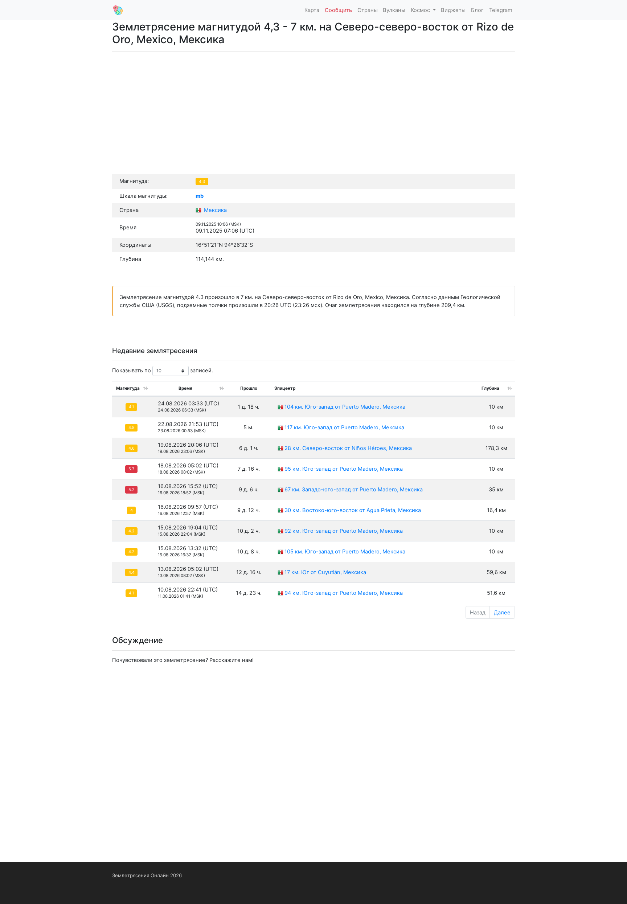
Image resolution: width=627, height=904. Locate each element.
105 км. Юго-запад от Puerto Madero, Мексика (344, 551)
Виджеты (453, 10)
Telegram (500, 10)
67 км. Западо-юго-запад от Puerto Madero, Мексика (353, 489)
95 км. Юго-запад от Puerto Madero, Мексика (343, 469)
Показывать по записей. (162, 370)
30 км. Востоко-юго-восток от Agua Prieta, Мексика (352, 510)
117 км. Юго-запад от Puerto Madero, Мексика (344, 427)
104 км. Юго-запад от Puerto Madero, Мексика (344, 407)
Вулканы (394, 10)
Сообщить (338, 10)
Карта (311, 10)
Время (185, 388)
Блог (477, 10)
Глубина (490, 388)
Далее (502, 612)
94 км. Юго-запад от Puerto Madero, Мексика (343, 593)
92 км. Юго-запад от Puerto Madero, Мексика (343, 531)
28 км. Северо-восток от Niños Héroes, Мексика (348, 448)
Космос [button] (421, 10)
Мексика (214, 210)
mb (200, 196)
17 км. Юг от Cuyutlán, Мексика (325, 572)
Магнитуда (128, 388)
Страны (367, 10)
